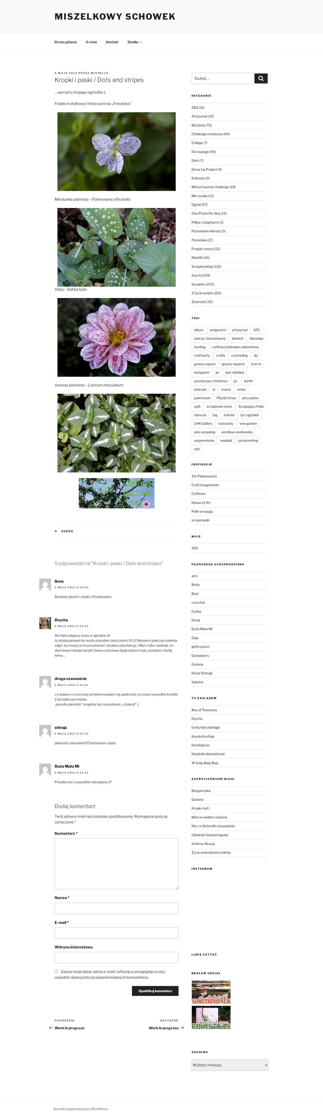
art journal (239, 330)
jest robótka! (235, 372)
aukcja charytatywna (210, 338)
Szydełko (198, 284)
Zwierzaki (199, 302)
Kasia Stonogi (202, 673)
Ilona (59, 581)
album (199, 330)
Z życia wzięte (202, 293)
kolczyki (200, 389)
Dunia (196, 620)
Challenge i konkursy (207, 134)
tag (215, 415)
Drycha (61, 620)
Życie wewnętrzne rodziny (211, 852)
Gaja (195, 638)
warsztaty (225, 423)
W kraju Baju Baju (205, 763)
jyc (236, 381)
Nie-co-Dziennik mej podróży (213, 826)
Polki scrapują (202, 511)
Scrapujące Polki (251, 406)
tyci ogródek (249, 415)
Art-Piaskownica (204, 476)
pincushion (250, 398)
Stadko (132, 42)
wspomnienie (204, 440)
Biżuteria (198, 125)
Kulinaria (198, 178)
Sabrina (197, 682)
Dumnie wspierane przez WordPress (80, 1109)
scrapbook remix (219, 406)
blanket (237, 338)
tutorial (229, 415)
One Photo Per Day (206, 213)
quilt (197, 406)
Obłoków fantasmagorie (210, 835)
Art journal (199, 116)
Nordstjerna (201, 745)
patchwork (202, 398)
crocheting (239, 355)
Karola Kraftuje (203, 736)
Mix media (199, 196)
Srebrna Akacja (203, 844)
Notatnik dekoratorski (208, 754)
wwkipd (226, 440)
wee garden (248, 423)
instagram (202, 372)
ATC (256, 330)
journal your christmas (210, 381)
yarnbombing (248, 440)
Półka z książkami (205, 222)
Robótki (197, 257)
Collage (197, 143)
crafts (220, 355)
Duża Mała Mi (67, 766)
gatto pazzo (200, 646)
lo (214, 389)
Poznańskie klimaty (206, 231)
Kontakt (112, 42)
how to (256, 364)
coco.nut (198, 602)
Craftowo (199, 494)
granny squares (233, 364)
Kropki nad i (200, 808)
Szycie (196, 275)
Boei (195, 594)
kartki (248, 381)
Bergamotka (201, 791)
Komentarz (66, 833)
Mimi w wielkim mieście (209, 817)
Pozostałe (199, 240)
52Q (195, 107)
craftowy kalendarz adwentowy (235, 347)
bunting (199, 347)
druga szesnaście (71, 678)
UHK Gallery (203, 423)
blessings (256, 338)
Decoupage (200, 152)
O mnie (91, 42)
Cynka (196, 611)
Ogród (67, 531)
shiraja (61, 727)
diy (256, 355)
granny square (205, 364)
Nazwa (62, 897)
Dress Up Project (204, 169)
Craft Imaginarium (205, 485)
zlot (197, 449)
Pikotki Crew (226, 398)
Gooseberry (200, 655)
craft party (202, 355)
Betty (196, 585)
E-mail (62, 922)
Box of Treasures (204, 710)
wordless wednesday (237, 432)
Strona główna (65, 42)
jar (217, 372)
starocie (200, 415)
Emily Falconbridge (206, 727)
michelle (100, 73)
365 (195, 548)
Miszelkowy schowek (115, 16)
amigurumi (218, 330)
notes (241, 389)
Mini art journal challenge (210, 187)
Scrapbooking (202, 266)
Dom (195, 160)
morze (226, 389)
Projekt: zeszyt (203, 249)
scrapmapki (201, 520)
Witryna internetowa (74, 947)
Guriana (197, 664)
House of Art (201, 503)
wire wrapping (204, 432)
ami (194, 576)
